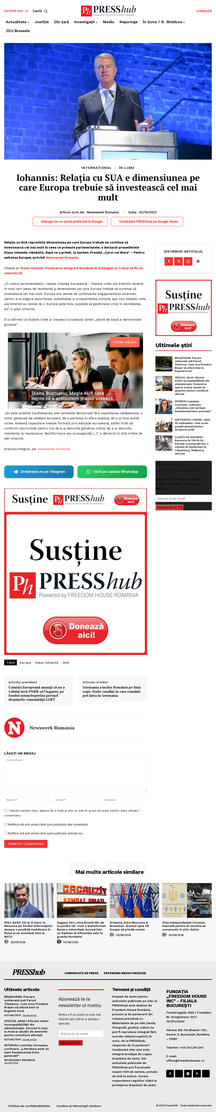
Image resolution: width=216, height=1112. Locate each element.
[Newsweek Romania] (14, 728)
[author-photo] (7, 942)
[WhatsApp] (188, 261)
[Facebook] (169, 261)
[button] (41, 11)
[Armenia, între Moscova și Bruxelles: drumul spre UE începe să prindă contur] (134, 900)
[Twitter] (178, 261)
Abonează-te (167, 507)
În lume (127, 167)
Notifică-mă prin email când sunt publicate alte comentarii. (48, 824)
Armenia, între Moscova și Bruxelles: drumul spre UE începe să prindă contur (129, 926)
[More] (198, 261)
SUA (66, 662)
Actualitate (12, 1015)
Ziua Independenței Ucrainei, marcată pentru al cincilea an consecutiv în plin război (184, 926)
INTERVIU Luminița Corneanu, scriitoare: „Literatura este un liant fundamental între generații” (193, 406)
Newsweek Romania (103, 212)
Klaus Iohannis (46, 662)
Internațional (96, 167)
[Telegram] (188, 1073)
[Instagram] (179, 1073)
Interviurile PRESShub (19, 1060)
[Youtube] (206, 1073)
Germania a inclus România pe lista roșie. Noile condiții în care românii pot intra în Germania (112, 691)
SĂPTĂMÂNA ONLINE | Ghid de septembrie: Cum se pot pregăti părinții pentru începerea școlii (192, 424)
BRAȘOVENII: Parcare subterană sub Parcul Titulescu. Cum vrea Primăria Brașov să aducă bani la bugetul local (193, 364)
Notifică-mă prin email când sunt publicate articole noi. (45, 833)
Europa (25, 662)
